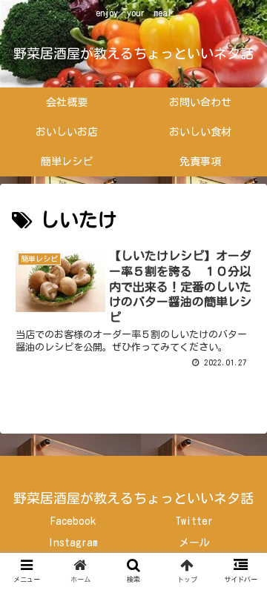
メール (194, 542)
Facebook (73, 521)
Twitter (194, 521)
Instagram (73, 542)
